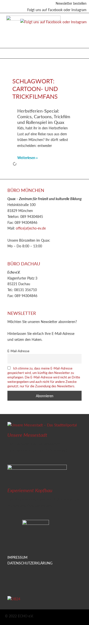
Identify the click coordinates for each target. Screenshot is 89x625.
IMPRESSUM (17, 557)
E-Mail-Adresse (18, 351)
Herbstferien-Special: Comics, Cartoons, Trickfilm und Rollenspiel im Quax (43, 116)
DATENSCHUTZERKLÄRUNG (29, 562)
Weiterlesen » (27, 157)
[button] (7, 52)
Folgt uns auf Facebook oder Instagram (57, 9)
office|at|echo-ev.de (31, 228)
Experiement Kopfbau (29, 490)
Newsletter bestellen (71, 3)
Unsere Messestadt (27, 434)
